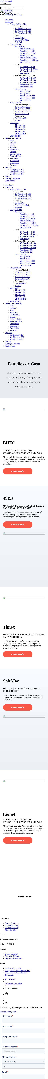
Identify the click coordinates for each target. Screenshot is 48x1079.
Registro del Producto (13, 958)
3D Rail (18, 120)
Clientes (8, 176)
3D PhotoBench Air (27, 71)
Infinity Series (20, 89)
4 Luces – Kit (20, 125)
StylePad (18, 42)
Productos (9, 22)
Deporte (13, 152)
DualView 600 (20, 118)
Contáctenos (10, 181)
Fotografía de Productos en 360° (17, 971)
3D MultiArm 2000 (22, 107)
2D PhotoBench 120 (23, 31)
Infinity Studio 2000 (27, 96)
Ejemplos (8, 167)
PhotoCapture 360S (27, 51)
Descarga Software (12, 178)
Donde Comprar (11, 954)
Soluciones (9, 20)
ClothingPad (19, 38)
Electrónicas (14, 149)
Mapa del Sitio (10, 930)
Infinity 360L (25, 93)
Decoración (14, 163)
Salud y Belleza (16, 156)
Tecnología (9, 975)
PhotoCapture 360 (27, 49)
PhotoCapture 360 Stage (29, 60)
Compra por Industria (13, 138)
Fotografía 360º (16, 44)
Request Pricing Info (8, 1012)
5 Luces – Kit (20, 127)
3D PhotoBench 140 (28, 78)
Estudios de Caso (11, 928)
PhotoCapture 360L (27, 55)
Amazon (13, 165)
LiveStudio (14, 123)
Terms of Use (10, 979)
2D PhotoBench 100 (23, 29)
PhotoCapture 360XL (28, 58)
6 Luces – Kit (20, 129)
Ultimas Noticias (11, 925)
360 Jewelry (24, 73)
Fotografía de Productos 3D (15, 973)
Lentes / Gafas (15, 154)
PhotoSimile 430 (26, 87)
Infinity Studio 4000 (27, 98)
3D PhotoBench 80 (27, 67)
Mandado (13, 147)
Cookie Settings (11, 988)
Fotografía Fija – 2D (18, 24)
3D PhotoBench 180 (28, 80)
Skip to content (6, 1)
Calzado (13, 143)
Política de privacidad (13, 984)
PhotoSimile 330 (26, 85)
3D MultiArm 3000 (22, 109)
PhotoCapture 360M (28, 53)
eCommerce (14, 161)
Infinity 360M (25, 91)
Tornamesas (19, 46)
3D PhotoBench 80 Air (29, 69)
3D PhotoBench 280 (28, 82)
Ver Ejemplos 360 (17, 172)
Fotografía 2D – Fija (13, 968)
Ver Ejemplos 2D (16, 170)
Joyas (12, 140)
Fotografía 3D (15, 102)
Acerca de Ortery (11, 923)
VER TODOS (25, 62)
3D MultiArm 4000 (22, 111)
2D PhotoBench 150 (23, 33)
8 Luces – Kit (20, 131)
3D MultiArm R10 (22, 114)
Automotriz (14, 158)
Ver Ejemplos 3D (16, 174)
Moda (12, 145)
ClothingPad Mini (22, 40)
